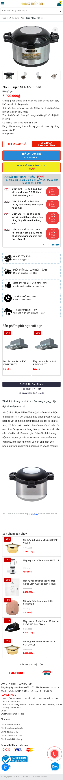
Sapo (45, 777)
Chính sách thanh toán (12, 735)
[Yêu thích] (55, 30)
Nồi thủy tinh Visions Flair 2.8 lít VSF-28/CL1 (39, 643)
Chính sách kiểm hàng (11, 739)
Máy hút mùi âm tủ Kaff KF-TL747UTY (44, 363)
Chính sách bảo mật (11, 724)
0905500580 (16, 708)
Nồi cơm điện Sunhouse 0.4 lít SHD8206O (38, 602)
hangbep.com (9, 695)
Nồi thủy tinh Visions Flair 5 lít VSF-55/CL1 (40, 541)
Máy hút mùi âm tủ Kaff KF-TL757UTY (14, 363)
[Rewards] (5, 767)
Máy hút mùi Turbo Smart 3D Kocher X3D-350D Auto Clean (41, 623)
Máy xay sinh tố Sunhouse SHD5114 (41, 560)
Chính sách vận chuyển (12, 728)
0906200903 (16, 701)
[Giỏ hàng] (58, 5)
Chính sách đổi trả (10, 732)
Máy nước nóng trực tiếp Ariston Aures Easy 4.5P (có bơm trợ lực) (39, 582)
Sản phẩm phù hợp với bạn (22, 326)
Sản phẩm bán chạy (14, 533)
